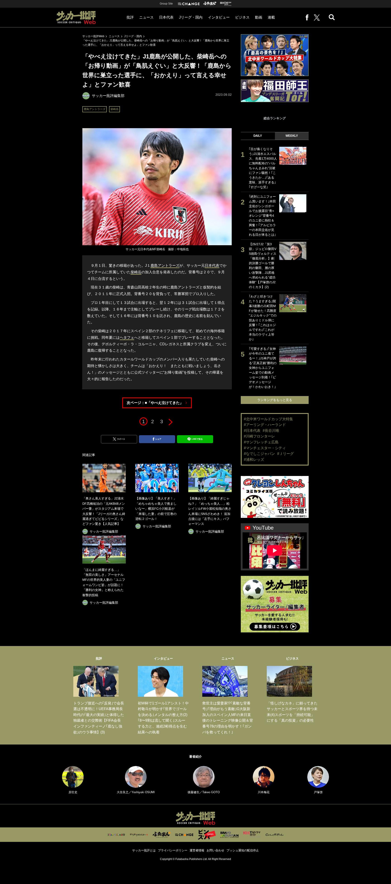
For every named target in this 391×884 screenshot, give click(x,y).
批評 (130, 17)
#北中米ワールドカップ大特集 (268, 419)
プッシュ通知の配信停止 (242, 850)
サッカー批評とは (144, 850)
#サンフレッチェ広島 (261, 442)
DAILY (257, 135)
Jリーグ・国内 (191, 17)
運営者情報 (197, 850)
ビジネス (242, 17)
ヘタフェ (127, 337)
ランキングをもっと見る (274, 400)
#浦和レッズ (254, 459)
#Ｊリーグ (285, 454)
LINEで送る (197, 439)
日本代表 (166, 17)
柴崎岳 (114, 109)
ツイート (121, 439)
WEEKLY (292, 135)
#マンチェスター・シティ (265, 448)
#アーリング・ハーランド (265, 425)
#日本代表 (252, 430)
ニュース (146, 17)
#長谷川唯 (271, 430)
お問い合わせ (215, 850)
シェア (158, 439)
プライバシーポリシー (172, 850)
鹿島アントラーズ (94, 109)
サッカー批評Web (93, 36)
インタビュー (219, 17)
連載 (271, 17)
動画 (258, 17)
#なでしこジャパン (259, 454)
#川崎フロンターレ (259, 436)
